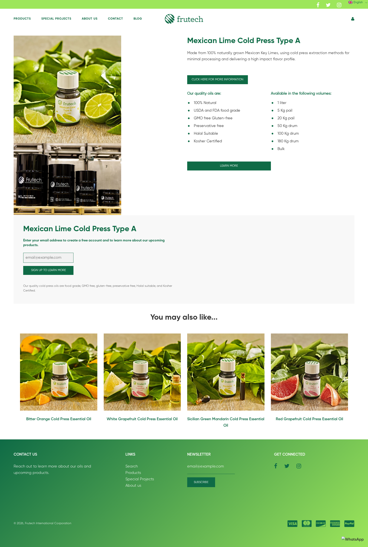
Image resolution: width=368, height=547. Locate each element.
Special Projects (56, 18)
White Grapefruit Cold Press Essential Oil (142, 419)
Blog (138, 18)
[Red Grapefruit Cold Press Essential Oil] (309, 372)
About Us (90, 18)
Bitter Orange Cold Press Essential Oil (58, 419)
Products (22, 18)
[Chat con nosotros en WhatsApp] (353, 540)
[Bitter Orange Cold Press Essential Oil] (58, 372)
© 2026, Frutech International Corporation (42, 523)
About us (133, 486)
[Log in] (352, 18)
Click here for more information (217, 79)
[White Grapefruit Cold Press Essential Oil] (142, 372)
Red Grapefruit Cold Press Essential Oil (309, 419)
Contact (115, 18)
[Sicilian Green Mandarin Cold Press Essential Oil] (225, 372)
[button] (184, 19)
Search (131, 466)
